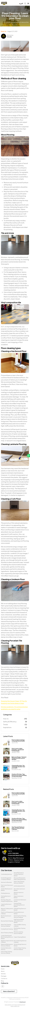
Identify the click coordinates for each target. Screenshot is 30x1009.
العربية (21, 3)
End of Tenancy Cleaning (7, 932)
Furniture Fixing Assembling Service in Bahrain (19, 905)
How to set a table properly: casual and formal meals (18, 750)
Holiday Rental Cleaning (7, 929)
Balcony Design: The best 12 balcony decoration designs (19, 758)
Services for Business (6, 882)
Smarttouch (23, 1002)
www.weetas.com (9, 1004)
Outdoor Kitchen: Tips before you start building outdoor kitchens (19, 775)
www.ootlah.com (15, 1006)
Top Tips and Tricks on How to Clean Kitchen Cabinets (18, 828)
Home (12, 20)
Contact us (4, 978)
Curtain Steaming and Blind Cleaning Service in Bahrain (7, 937)
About (2, 971)
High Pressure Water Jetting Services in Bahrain (19, 921)
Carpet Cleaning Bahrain (20, 937)
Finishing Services (5, 893)
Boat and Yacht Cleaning (7, 921)
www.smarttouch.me (19, 1004)
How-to (3, 31)
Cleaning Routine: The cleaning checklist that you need (18, 767)
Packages (3, 976)
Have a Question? (9, 991)
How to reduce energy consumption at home (18, 740)
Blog (17, 20)
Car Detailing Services (6, 874)
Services (3, 973)
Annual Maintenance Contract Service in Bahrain (19, 874)
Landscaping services (19, 886)
